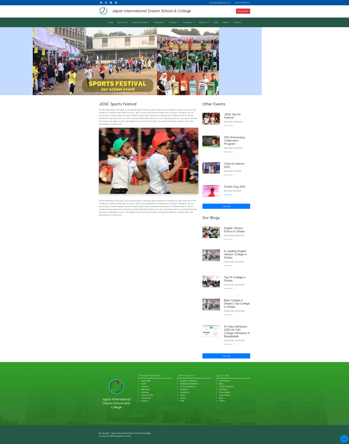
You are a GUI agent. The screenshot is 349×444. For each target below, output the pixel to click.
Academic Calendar (188, 381)
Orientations (224, 381)
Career (144, 401)
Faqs (221, 398)
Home (111, 22)
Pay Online (243, 11)
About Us (121, 22)
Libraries (145, 392)
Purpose (144, 386)
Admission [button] (203, 22)
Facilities (173, 22)
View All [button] (226, 206)
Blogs (221, 384)
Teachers (184, 389)
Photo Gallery (224, 392)
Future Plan (146, 398)
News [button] (225, 22)
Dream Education (140, 22)
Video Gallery (225, 395)
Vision (143, 384)
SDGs (216, 22)
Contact (237, 22)
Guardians (184, 392)
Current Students (187, 386)
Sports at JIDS (147, 395)
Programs (158, 22)
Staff (182, 401)
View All (226, 356)
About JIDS (145, 381)
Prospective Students (189, 384)
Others (222, 401)
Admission (145, 389)
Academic (188, 22)
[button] (229, 239)
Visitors (183, 398)
